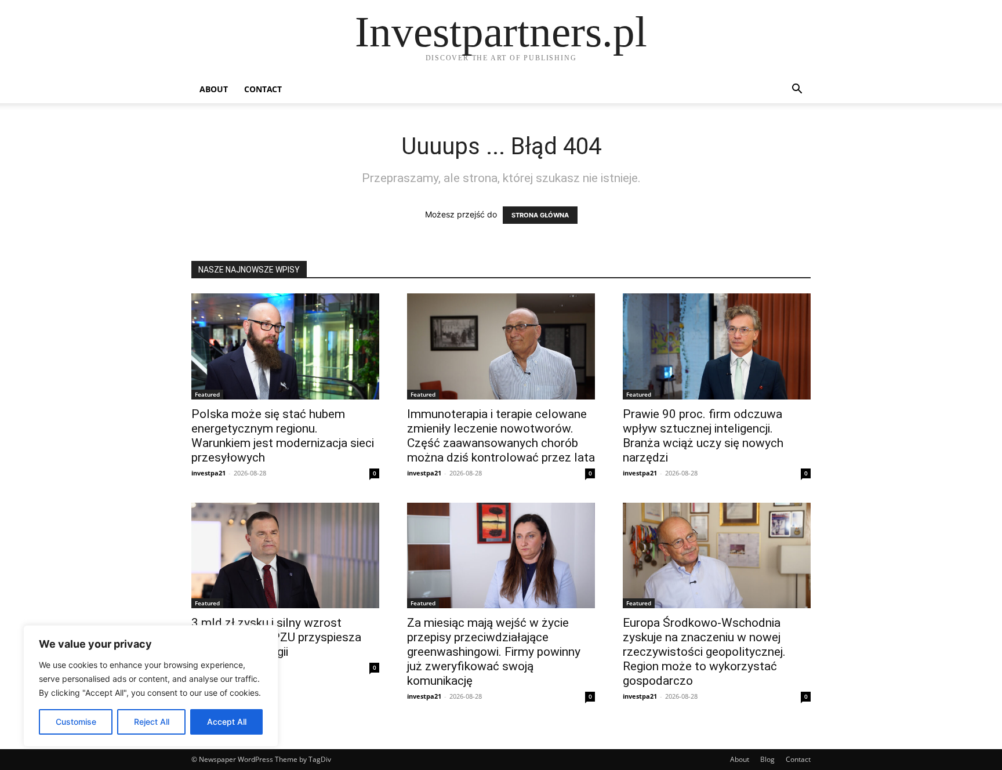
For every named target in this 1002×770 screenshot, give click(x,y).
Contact (263, 89)
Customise (76, 722)
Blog (767, 759)
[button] (797, 90)
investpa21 (208, 472)
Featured (207, 394)
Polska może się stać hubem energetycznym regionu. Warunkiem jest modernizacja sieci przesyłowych (282, 435)
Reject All (151, 722)
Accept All (226, 722)
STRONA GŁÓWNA (540, 215)
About (213, 89)
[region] (150, 686)
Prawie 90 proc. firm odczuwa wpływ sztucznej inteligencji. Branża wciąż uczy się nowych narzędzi (703, 435)
